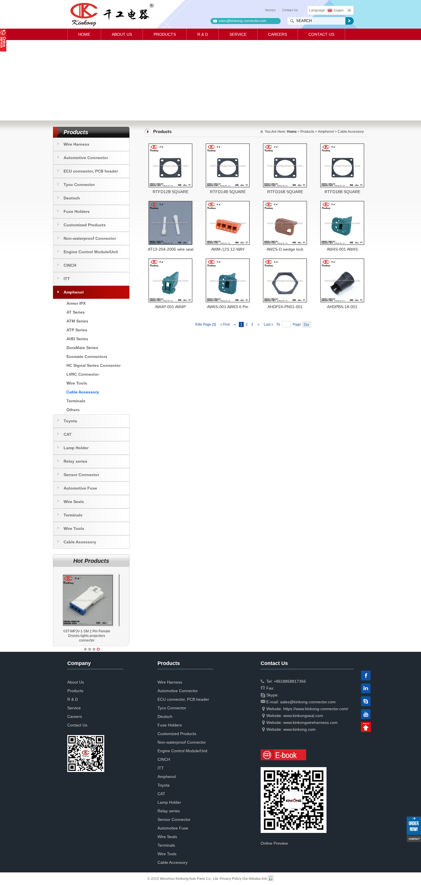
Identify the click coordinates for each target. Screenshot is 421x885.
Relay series (75, 461)
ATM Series (77, 321)
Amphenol (74, 292)
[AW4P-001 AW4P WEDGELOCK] (170, 261)
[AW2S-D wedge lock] (285, 203)
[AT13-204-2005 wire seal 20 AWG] (170, 203)
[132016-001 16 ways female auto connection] (92, 574)
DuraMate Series (82, 347)
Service (270, 10)
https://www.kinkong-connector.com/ (315, 708)
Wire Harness (76, 144)
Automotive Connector (86, 157)
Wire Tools (76, 383)
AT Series (75, 312)
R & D (202, 34)
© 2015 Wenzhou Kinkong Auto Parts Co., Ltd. (183, 879)
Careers (277, 34)
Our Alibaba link (254, 879)
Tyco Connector (79, 184)
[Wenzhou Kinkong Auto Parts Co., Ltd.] (111, 14)
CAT (68, 434)
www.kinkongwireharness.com (310, 722)
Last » (269, 324)
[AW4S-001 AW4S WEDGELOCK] (342, 203)
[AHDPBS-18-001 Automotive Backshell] (342, 261)
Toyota (70, 421)
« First (225, 324)
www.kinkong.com (299, 729)
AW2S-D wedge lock (285, 249)
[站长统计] (271, 879)
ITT (67, 278)
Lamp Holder (76, 448)
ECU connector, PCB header (91, 171)
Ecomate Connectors (86, 356)
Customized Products (85, 225)
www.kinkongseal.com (303, 715)
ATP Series (76, 330)
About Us (122, 34)
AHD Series (77, 338)
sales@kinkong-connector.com (242, 21)
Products (165, 34)
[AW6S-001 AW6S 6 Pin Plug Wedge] (227, 261)
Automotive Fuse (80, 488)
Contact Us (290, 10)
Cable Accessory (82, 392)
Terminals (75, 401)
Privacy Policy (230, 879)
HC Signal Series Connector (93, 365)
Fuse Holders (77, 211)
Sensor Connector (81, 474)
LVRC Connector (82, 374)
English (339, 10)
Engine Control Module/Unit (91, 252)
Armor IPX (76, 303)
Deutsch (72, 198)
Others (73, 409)
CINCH (70, 265)
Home (84, 34)
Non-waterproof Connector (90, 238)
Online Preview (274, 843)
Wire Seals (74, 501)
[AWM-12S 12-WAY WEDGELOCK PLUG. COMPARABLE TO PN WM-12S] (227, 203)
